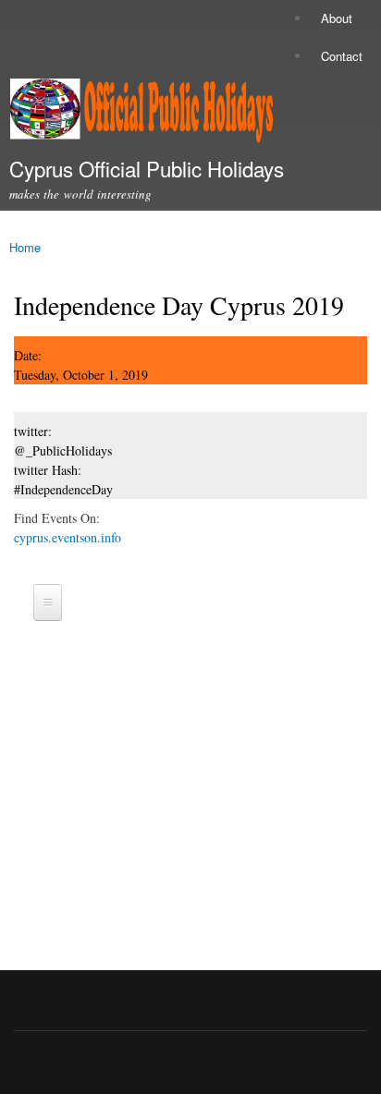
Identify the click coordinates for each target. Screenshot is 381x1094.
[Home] (136, 114)
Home (25, 247)
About (336, 18)
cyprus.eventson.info (67, 537)
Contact (342, 56)
